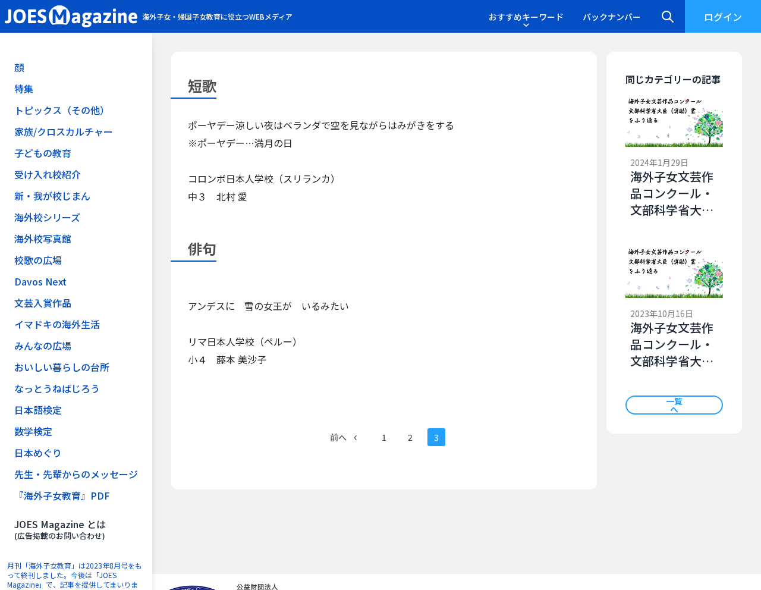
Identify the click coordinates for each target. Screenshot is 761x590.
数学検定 (33, 431)
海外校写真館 (42, 238)
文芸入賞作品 (42, 303)
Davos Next (40, 281)
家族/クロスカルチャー (63, 131)
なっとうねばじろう (57, 388)
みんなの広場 (42, 345)
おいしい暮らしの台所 (61, 367)
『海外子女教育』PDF (62, 495)
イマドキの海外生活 (57, 324)
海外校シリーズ (47, 217)
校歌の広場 (38, 260)
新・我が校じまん (52, 196)
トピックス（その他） (61, 110)
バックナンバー (612, 17)
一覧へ (674, 405)
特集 (23, 88)
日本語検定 (38, 410)
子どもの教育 (42, 153)
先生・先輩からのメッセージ (76, 474)
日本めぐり (38, 452)
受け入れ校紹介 (47, 174)
